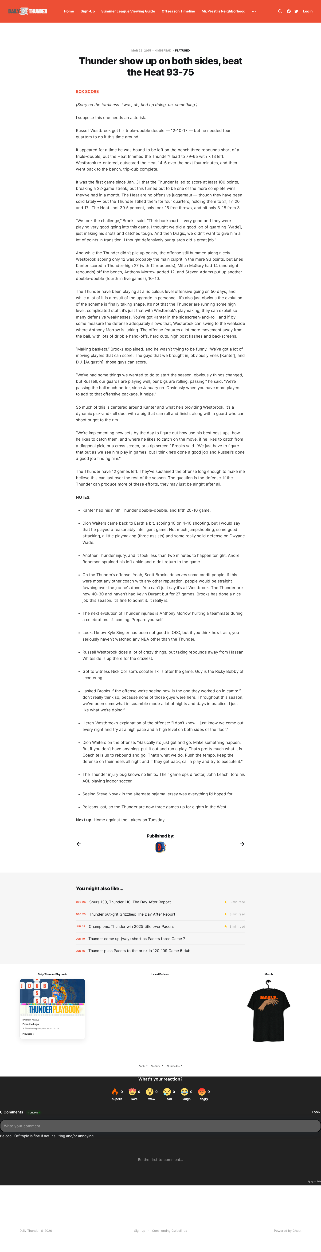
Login (308, 11)
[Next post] (242, 843)
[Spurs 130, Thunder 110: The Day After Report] (160, 902)
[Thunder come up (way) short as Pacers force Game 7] (160, 939)
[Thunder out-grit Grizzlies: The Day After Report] (160, 914)
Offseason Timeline (178, 11)
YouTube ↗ (157, 1066)
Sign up (139, 1230)
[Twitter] (296, 11)
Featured (182, 50)
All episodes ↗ (174, 1066)
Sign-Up (88, 11)
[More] (253, 11)
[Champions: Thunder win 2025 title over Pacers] (160, 927)
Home (69, 11)
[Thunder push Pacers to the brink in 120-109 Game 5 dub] (160, 951)
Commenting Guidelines (169, 1230)
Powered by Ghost (287, 1230)
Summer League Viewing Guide (128, 11)
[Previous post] (79, 843)
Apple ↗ (143, 1066)
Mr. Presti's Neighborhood (224, 11)
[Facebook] (289, 11)
